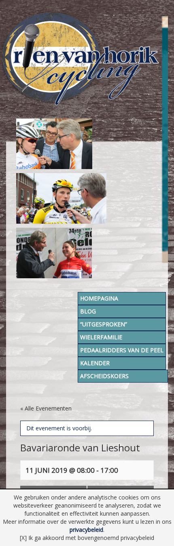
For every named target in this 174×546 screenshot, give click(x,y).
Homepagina (99, 298)
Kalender (95, 363)
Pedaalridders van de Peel (121, 350)
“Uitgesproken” (103, 324)
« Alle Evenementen (46, 408)
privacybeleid (86, 529)
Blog (88, 311)
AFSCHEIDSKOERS (104, 376)
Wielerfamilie (101, 337)
